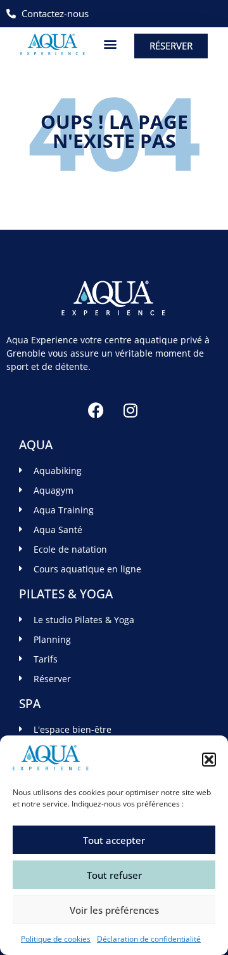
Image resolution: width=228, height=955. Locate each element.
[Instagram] (130, 410)
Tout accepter (114, 840)
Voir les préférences (114, 910)
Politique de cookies (56, 938)
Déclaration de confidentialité (149, 938)
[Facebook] (95, 410)
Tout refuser (114, 875)
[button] (209, 759)
